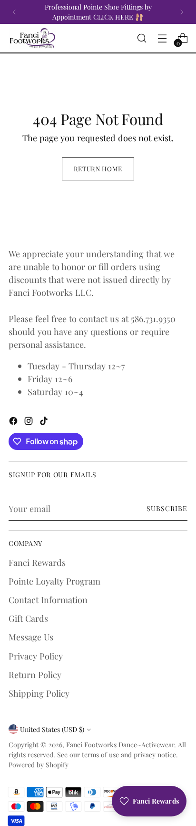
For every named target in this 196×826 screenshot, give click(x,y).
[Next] (181, 12)
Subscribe (167, 508)
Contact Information (48, 600)
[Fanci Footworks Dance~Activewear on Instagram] (29, 422)
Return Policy (35, 674)
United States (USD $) (52, 729)
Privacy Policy (36, 656)
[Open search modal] (141, 38)
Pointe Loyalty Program (54, 581)
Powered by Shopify (39, 764)
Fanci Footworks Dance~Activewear (120, 744)
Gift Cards (28, 618)
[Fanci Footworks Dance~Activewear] (32, 38)
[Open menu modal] (162, 38)
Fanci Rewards (37, 562)
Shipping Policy (39, 693)
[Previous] (14, 12)
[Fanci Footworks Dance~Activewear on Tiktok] (44, 422)
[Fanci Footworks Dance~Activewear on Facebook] (14, 422)
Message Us (31, 637)
